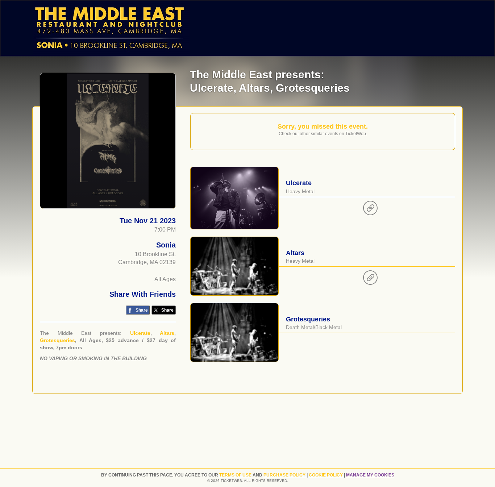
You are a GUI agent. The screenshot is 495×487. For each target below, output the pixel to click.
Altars (167, 333)
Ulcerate (140, 333)
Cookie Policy (326, 475)
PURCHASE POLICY (285, 475)
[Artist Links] (370, 210)
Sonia (166, 245)
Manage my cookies (370, 475)
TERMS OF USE (236, 475)
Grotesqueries (57, 340)
